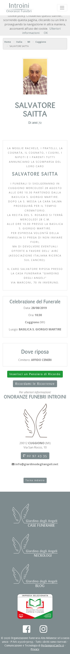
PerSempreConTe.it (52, 645)
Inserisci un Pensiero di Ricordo (35, 374)
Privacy (35, 649)
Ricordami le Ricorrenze (35, 384)
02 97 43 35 (36, 456)
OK (46, 33)
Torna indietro (35, 480)
